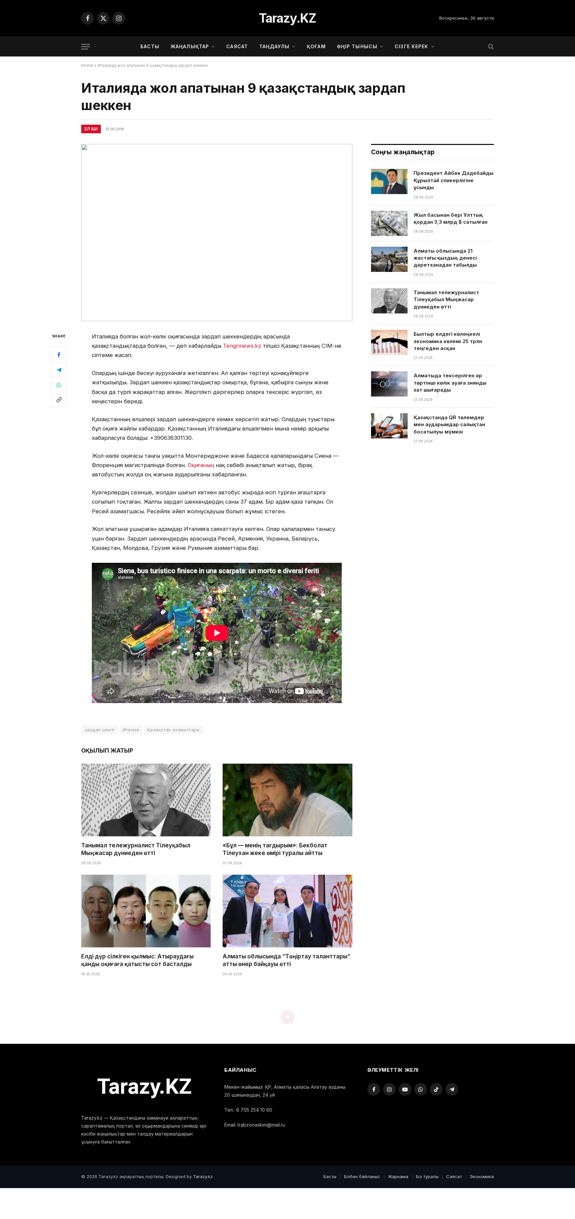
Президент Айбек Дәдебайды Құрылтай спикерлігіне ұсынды (453, 180)
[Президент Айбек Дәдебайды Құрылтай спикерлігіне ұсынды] (389, 181)
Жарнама (398, 1176)
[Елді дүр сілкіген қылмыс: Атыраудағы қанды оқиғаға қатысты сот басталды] (146, 911)
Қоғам (316, 46)
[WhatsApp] (59, 384)
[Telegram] (59, 369)
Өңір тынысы (357, 46)
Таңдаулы (274, 46)
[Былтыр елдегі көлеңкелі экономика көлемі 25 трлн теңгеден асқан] (389, 342)
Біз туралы (427, 1176)
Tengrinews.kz (242, 345)
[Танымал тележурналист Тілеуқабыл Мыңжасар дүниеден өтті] (146, 800)
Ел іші (91, 128)
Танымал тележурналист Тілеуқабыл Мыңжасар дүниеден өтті (135, 849)
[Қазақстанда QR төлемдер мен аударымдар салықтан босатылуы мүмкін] (389, 425)
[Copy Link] (59, 399)
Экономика (482, 1176)
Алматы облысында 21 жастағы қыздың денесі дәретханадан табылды (445, 258)
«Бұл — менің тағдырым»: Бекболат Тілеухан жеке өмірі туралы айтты (275, 849)
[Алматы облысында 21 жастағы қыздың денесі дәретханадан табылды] (389, 259)
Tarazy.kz (203, 1176)
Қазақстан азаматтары (173, 729)
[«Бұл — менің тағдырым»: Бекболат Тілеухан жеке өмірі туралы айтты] (287, 800)
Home (87, 65)
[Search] (490, 46)
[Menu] (85, 46)
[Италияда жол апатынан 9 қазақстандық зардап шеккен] (216, 232)
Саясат (237, 46)
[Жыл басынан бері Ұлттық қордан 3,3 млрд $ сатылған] (389, 223)
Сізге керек (411, 46)
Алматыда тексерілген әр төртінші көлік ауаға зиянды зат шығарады (450, 382)
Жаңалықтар (190, 46)
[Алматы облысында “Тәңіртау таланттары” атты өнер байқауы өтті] (287, 911)
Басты (149, 46)
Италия (131, 729)
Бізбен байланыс (362, 1176)
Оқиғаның (201, 465)
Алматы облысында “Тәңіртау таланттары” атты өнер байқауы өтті (286, 960)
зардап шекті (99, 729)
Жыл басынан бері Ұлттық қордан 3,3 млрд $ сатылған (450, 218)
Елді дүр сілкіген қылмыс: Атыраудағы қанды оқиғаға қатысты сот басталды (137, 960)
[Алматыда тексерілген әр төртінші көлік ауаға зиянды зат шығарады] (389, 384)
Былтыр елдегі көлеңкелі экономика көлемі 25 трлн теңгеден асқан (448, 341)
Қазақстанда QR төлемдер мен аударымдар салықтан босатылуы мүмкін (449, 424)
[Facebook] (59, 354)
